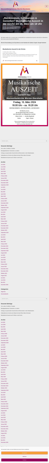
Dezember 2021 (4, 268)
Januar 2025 (4, 200)
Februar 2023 (4, 243)
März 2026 (3, 173)
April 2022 (3, 259)
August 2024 (4, 209)
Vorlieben (24, 460)
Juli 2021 (3, 277)
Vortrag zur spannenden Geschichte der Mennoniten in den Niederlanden (17, 153)
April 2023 (3, 239)
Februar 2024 (4, 221)
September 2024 (4, 207)
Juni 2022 (3, 257)
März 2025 (3, 196)
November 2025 (4, 182)
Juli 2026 (3, 164)
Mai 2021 (3, 282)
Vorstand (6, 28)
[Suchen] (46, 141)
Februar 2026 (4, 175)
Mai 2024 (3, 214)
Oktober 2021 (4, 273)
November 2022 (4, 248)
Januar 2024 (4, 223)
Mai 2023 (3, 237)
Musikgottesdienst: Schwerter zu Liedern (10, 150)
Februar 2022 (4, 264)
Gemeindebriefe (4, 293)
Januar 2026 (4, 178)
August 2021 (4, 275)
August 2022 (4, 252)
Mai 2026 (3, 169)
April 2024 (3, 216)
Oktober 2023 (4, 230)
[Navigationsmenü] (46, 6)
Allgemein (3, 291)
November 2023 (4, 228)
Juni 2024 (3, 212)
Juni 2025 (3, 189)
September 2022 (4, 250)
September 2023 (4, 232)
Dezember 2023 (4, 225)
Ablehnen (24, 456)
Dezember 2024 (4, 203)
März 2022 (3, 262)
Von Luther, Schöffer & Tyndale (8, 148)
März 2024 (3, 218)
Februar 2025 (4, 198)
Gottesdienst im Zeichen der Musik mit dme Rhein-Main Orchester (16, 155)
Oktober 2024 (4, 205)
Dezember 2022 (4, 246)
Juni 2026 (3, 166)
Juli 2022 (3, 255)
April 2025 (3, 194)
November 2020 (4, 284)
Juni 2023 (3, 234)
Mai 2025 (3, 191)
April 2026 (3, 171)
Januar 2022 (4, 266)
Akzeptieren (24, 453)
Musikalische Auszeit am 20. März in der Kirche (11, 157)
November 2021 (4, 271)
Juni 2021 (3, 280)
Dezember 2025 (4, 180)
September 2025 (4, 184)
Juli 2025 (3, 187)
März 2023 (3, 241)
